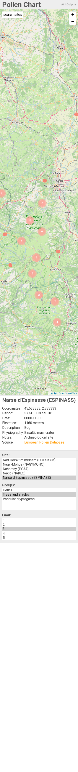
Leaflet (53, 393)
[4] (39, 533)
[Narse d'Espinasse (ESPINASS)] (39, 478)
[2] (39, 524)
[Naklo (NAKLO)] (39, 473)
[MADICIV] (5, 234)
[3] (39, 529)
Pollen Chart (21, 4)
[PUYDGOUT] (45, 181)
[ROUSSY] (10, 265)
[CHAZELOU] (58, 251)
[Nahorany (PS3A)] (39, 469)
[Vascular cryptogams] (39, 499)
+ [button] (72, 14)
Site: (6, 455)
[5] (39, 538)
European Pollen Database (44, 442)
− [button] (72, 21)
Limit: (6, 515)
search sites (12, 15)
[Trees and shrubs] (39, 494)
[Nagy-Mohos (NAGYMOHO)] (39, 464)
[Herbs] (39, 490)
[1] (39, 520)
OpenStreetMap (68, 393)
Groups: (8, 485)
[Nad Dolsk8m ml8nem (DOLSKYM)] (39, 460)
